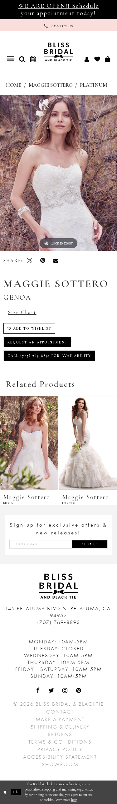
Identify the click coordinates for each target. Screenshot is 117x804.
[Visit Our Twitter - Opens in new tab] (52, 691)
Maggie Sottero (51, 85)
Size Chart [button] (22, 312)
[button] (22, 59)
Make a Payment (60, 719)
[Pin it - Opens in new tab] (43, 260)
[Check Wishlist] (97, 59)
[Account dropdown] (86, 58)
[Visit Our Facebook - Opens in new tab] (38, 691)
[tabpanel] (58, 173)
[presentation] (29, 443)
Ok (16, 792)
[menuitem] (86, 58)
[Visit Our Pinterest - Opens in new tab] (79, 691)
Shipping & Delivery (60, 726)
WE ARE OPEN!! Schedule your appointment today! (58, 9)
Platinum (93, 85)
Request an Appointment (37, 342)
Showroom (60, 764)
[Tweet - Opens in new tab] (30, 260)
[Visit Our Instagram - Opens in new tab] (65, 691)
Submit (90, 544)
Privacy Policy (60, 749)
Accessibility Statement (60, 756)
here (74, 800)
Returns (60, 734)
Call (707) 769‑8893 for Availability (49, 356)
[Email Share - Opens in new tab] (56, 260)
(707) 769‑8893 (58, 622)
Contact (60, 711)
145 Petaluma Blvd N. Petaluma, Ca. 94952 (58, 612)
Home (13, 85)
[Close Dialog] (5, 792)
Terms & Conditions (60, 741)
